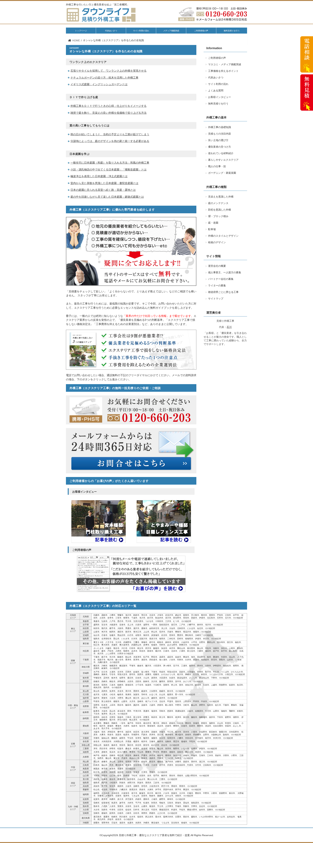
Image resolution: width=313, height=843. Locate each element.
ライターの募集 (217, 285)
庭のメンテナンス (218, 203)
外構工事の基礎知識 (219, 127)
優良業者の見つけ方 (219, 146)
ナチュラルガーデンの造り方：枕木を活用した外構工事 (104, 77)
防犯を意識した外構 (219, 209)
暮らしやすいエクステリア (223, 160)
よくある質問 (215, 90)
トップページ (81, 31)
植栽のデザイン (217, 242)
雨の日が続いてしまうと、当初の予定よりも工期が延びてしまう (109, 134)
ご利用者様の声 (201, 31)
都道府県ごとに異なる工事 (223, 292)
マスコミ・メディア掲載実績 (224, 64)
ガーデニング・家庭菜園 (222, 173)
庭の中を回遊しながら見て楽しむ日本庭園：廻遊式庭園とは (107, 196)
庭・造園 (213, 222)
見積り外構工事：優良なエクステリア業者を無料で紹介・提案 (154, 835)
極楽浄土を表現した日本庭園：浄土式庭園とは (99, 176)
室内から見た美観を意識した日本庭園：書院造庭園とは (104, 183)
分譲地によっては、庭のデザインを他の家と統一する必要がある (109, 141)
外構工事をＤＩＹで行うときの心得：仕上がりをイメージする (108, 105)
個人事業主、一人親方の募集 (224, 272)
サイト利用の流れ (141, 31)
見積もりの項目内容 (219, 133)
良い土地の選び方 (218, 140)
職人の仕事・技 (217, 166)
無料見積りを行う (232, 31)
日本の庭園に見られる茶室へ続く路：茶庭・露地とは (103, 189)
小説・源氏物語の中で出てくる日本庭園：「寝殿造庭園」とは (108, 169)
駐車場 (212, 229)
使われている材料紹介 (220, 153)
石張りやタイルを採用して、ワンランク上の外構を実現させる (108, 70)
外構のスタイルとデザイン (223, 236)
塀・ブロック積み (218, 216)
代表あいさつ (111, 31)
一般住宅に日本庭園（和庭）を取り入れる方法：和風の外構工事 (109, 162)
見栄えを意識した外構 (220, 196)
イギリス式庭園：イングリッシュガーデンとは (99, 84)
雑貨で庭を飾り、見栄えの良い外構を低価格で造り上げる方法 (108, 112)
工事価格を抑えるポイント (223, 71)
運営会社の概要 (217, 266)
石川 (229, 327)
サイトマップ (215, 298)
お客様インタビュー (219, 97)
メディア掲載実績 (171, 31)
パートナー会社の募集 (220, 279)
